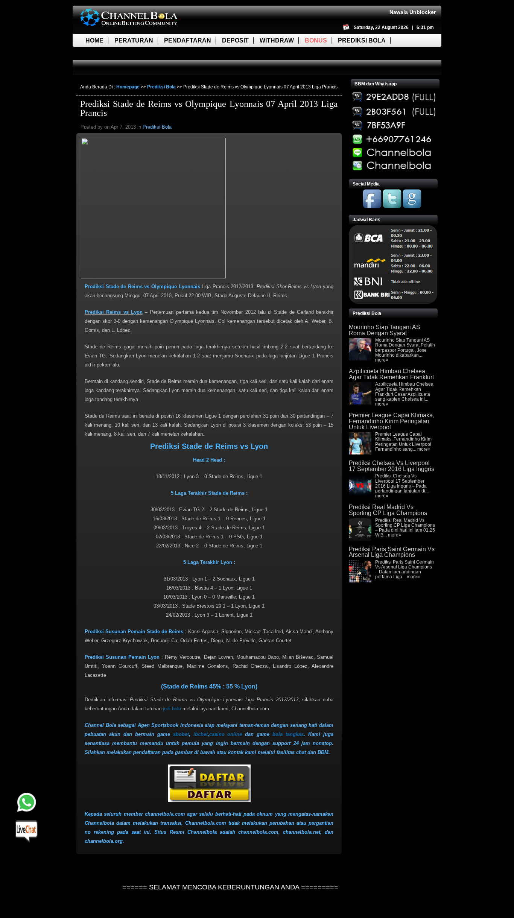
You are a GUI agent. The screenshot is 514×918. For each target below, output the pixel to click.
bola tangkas (288, 734)
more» (381, 360)
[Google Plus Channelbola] (412, 206)
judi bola (172, 708)
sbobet (181, 734)
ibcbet (200, 734)
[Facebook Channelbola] (372, 206)
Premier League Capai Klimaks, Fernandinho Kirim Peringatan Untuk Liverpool (391, 421)
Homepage (128, 87)
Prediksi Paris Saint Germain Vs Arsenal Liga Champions (392, 552)
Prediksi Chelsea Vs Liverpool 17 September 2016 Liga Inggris (391, 466)
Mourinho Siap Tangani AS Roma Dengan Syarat (384, 330)
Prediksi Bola (362, 40)
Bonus (316, 40)
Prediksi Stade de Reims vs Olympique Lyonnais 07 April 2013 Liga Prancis (209, 108)
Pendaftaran (187, 40)
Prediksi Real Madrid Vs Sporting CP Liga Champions (388, 510)
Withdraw (277, 40)
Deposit (235, 40)
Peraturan (133, 40)
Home (94, 40)
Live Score (103, 53)
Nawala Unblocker (412, 12)
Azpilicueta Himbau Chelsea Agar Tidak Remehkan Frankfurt (391, 374)
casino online (225, 734)
